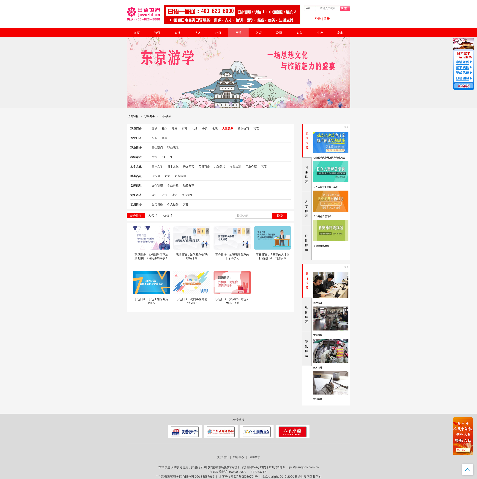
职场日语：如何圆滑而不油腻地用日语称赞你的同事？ (151, 256)
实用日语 (136, 204)
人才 (198, 33)
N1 (163, 157)
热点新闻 (180, 176)
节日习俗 (204, 166)
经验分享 (188, 185)
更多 (346, 127)
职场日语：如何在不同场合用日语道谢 (232, 301)
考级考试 (136, 157)
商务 (299, 33)
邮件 (184, 128)
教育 (259, 33)
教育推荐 (306, 314)
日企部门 (157, 147)
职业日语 (136, 147)
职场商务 (149, 116)
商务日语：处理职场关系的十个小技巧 (232, 256)
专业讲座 (173, 185)
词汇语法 (136, 195)
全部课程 (133, 116)
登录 (318, 19)
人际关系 (166, 116)
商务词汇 (187, 195)
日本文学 (157, 166)
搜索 (280, 216)
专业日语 (136, 138)
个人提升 (173, 204)
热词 (167, 176)
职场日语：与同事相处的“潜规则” (191, 301)
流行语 (156, 176)
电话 (195, 128)
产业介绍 (251, 166)
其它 (256, 128)
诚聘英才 (254, 457)
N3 (171, 157)
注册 (327, 19)
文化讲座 (157, 185)
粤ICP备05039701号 (244, 477)
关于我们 (222, 457)
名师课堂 (136, 185)
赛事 (340, 33)
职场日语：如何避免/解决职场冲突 (192, 256)
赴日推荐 (306, 243)
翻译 (279, 33)
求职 (215, 128)
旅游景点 (219, 166)
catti (154, 157)
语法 (164, 195)
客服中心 (238, 457)
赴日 (218, 33)
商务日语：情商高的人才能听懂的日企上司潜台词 (272, 256)
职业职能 (173, 147)
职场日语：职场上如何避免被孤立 (151, 301)
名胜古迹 (235, 166)
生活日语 (157, 204)
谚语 (174, 195)
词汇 (154, 195)
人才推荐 (306, 208)
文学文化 (136, 166)
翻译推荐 (307, 280)
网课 (238, 33)
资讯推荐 (306, 348)
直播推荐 (307, 140)
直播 (178, 33)
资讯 (157, 33)
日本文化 (173, 166)
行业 (154, 138)
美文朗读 (188, 166)
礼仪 (164, 128)
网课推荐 (306, 174)
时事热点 (136, 176)
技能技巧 (243, 128)
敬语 (174, 128)
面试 (154, 128)
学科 (164, 138)
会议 (205, 128)
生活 (320, 33)
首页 (137, 33)
